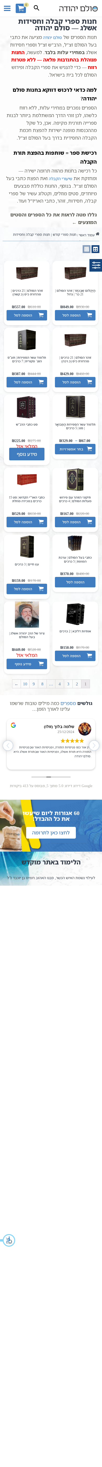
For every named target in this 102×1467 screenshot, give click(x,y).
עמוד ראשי (87, 235)
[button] (8, 1240)
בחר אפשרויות (71, 448)
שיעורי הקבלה (60, 178)
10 (25, 684)
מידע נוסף (27, 454)
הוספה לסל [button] (71, 315)
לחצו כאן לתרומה (51, 832)
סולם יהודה (52, 37)
